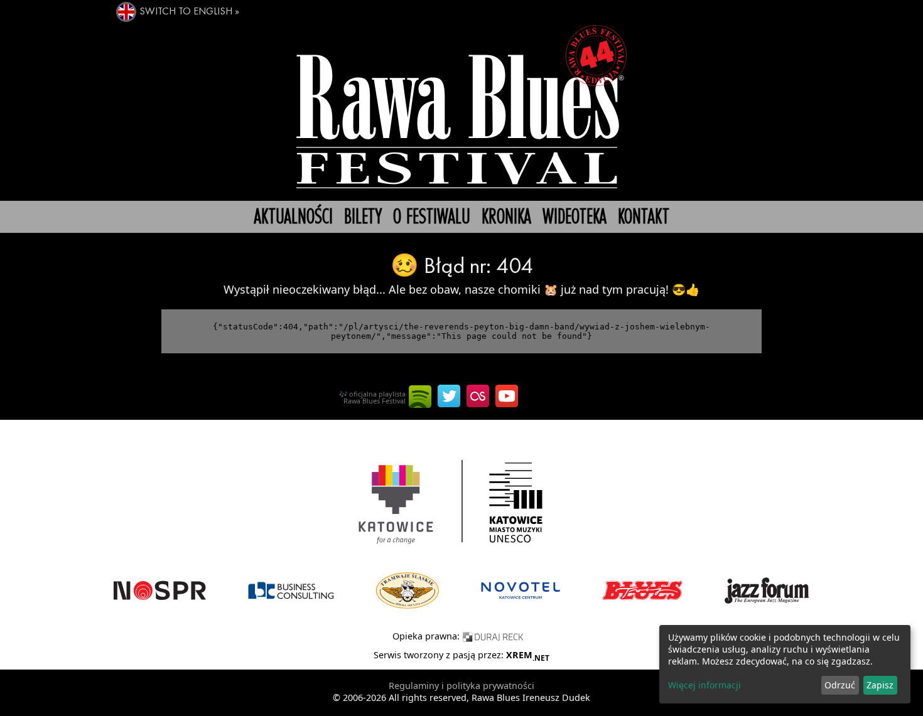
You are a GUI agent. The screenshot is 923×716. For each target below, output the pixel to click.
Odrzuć (839, 685)
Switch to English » (189, 12)
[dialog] (784, 664)
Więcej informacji (704, 685)
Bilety (363, 217)
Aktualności (293, 217)
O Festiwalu (431, 217)
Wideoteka (574, 217)
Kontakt (643, 217)
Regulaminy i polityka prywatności (461, 686)
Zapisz (879, 685)
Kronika (506, 217)
